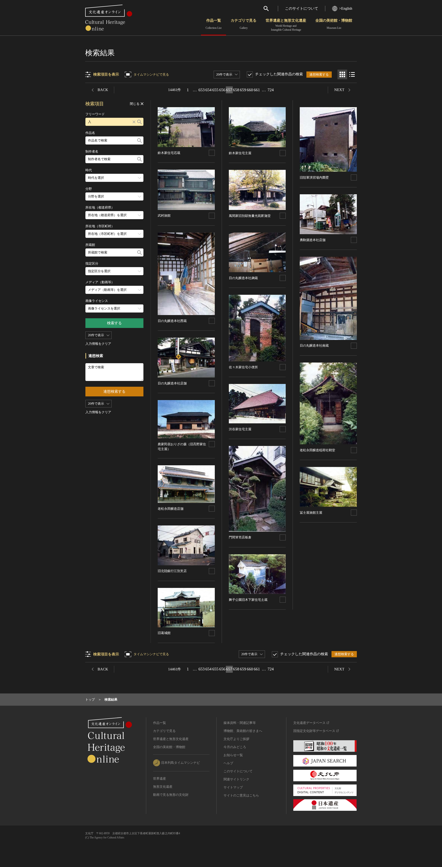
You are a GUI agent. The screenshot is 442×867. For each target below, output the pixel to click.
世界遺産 (159, 778)
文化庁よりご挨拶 (236, 739)
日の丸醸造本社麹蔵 (243, 278)
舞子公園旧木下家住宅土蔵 (248, 600)
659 (243, 90)
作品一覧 (213, 23)
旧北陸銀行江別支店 (172, 571)
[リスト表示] (352, 74)
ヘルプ (228, 763)
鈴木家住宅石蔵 (169, 153)
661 (257, 90)
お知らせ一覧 (233, 755)
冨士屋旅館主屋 (311, 512)
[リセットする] (134, 122)
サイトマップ (233, 787)
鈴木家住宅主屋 (240, 153)
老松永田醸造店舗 (170, 508)
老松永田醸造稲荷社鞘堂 (317, 450)
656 (222, 90)
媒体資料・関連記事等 (240, 723)
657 (229, 90)
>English (345, 8)
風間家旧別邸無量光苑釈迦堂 (250, 216)
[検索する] (139, 122)
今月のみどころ (235, 747)
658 (236, 90)
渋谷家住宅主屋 (240, 429)
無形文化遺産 (162, 786)
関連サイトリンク (236, 779)
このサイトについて (301, 8)
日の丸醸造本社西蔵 (172, 321)
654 (208, 90)
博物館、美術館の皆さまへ (243, 731)
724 (271, 90)
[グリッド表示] (342, 74)
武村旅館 (164, 215)
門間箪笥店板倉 (240, 537)
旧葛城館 (164, 633)
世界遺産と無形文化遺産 (286, 24)
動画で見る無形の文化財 (171, 794)
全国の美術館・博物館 (333, 23)
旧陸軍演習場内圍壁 (314, 177)
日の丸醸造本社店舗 (172, 383)
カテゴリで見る (243, 23)
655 (215, 90)
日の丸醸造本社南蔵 (314, 345)
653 (201, 90)
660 (250, 90)
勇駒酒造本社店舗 (313, 240)
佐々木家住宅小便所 (243, 367)
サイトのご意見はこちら (241, 795)
